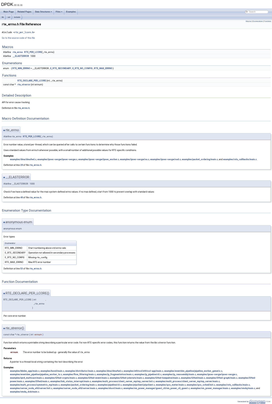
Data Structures (42, 12)
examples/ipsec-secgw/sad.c (165, 159)
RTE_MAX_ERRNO (103, 68)
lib (3, 17)
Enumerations (258, 21)
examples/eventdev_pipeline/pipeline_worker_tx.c (36, 374)
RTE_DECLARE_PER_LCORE (31, 80)
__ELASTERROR (21, 56)
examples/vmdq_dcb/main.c (24, 391)
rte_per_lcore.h (23, 32)
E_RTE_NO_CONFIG (82, 68)
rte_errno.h (24, 108)
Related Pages (24, 12)
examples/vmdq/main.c (243, 388)
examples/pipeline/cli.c (110, 385)
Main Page (8, 12)
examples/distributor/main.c (80, 371)
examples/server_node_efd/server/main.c (75, 388)
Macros (248, 21)
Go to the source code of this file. (18, 38)
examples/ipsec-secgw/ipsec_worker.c (98, 159)
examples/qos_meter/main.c (171, 385)
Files (58, 12)
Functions (267, 21)
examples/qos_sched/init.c (201, 385)
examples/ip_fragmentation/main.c (115, 374)
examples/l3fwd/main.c (37, 381)
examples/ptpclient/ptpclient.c (139, 385)
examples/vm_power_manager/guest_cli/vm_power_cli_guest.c (156, 388)
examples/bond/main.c (52, 371)
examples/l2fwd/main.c (193, 378)
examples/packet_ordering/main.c (200, 159)
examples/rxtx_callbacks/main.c (240, 159)
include (17, 17)
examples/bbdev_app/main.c (25, 371)
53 (21, 268)
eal (9, 17)
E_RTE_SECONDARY (60, 68)
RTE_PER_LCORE (33, 52)
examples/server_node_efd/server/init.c (31, 388)
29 (21, 165)
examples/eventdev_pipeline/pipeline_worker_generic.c (193, 371)
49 (21, 197)
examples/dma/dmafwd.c (23, 159)
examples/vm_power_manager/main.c (210, 388)
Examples (71, 12)
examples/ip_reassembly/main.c (179, 374)
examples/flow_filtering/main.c (79, 374)
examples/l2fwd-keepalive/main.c (162, 378)
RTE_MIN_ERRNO (21, 68)
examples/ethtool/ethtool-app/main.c (143, 371)
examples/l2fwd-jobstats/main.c (127, 378)
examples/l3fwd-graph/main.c (221, 378)
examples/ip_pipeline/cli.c (148, 374)
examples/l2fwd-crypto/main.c (61, 378)
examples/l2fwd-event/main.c (93, 378)
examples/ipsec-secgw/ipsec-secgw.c (57, 159)
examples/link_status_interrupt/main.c (70, 381)
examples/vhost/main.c (110, 388)
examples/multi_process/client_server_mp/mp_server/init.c (123, 381)
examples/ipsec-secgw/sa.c (134, 159)
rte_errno (18, 52)
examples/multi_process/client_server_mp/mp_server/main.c (188, 381)
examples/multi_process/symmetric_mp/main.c (35, 385)
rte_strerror (23, 84)
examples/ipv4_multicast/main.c (27, 378)
